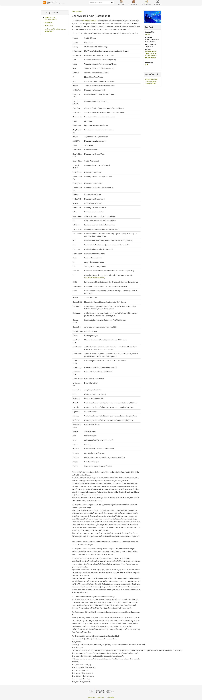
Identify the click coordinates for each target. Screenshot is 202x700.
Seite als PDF (151, 54)
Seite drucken (151, 56)
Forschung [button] (120, 4)
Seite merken (151, 51)
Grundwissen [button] (133, 4)
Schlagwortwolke (151, 81)
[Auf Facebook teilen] (145, 65)
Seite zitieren (151, 58)
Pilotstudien (49, 26)
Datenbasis (48, 23)
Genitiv (147, 34)
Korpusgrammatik (77, 11)
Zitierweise (110, 698)
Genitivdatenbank (89, 21)
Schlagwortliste (150, 83)
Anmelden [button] (157, 4)
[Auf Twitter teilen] (147, 65)
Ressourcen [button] (146, 4)
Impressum (91, 698)
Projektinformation (151, 79)
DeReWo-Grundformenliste (94, 278)
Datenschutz (101, 698)
